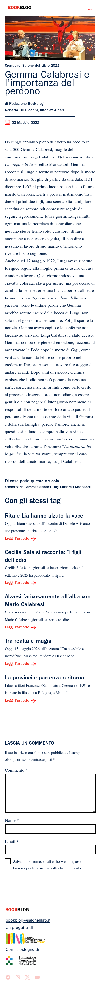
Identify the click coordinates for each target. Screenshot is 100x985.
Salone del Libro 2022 (40, 66)
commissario (14, 487)
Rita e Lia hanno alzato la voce (44, 517)
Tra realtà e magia (28, 642)
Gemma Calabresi (38, 487)
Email (12, 841)
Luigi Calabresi (63, 487)
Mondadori (83, 487)
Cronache (12, 66)
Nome (12, 820)
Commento (16, 770)
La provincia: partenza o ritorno (44, 678)
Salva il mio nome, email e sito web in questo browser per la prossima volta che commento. (47, 864)
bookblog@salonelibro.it (28, 920)
